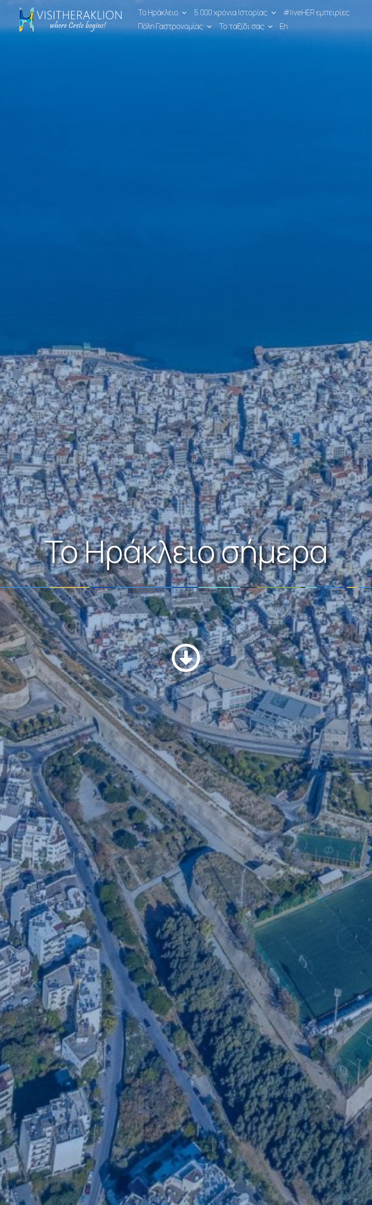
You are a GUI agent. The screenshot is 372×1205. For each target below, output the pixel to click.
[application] (182, 13)
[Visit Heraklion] (72, 19)
